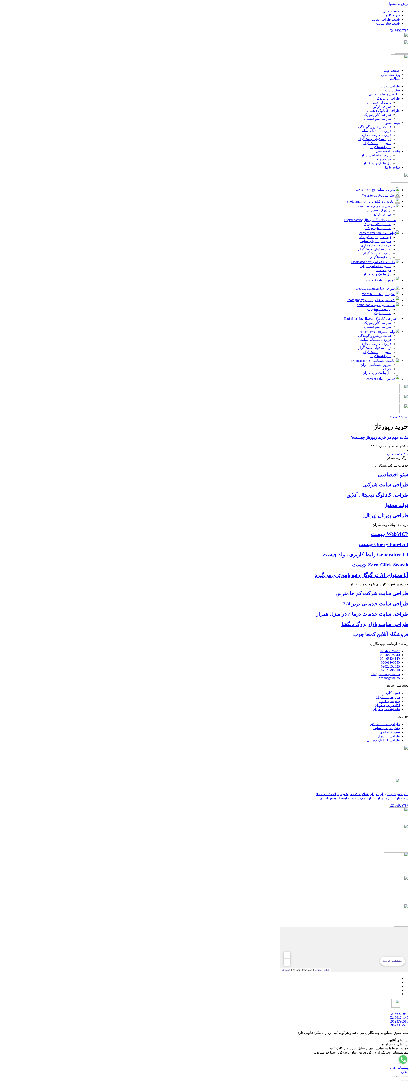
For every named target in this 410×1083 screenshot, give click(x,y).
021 (399, 30)
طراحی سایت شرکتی (385, 484)
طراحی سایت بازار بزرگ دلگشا (374, 624)
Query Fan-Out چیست (383, 544)
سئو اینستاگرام (380, 257)
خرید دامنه (383, 270)
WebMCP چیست (389, 534)
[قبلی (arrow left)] (406, 1080)
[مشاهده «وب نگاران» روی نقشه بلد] (344, 949)
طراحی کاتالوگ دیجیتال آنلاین (377, 495)
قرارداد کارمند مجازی (376, 245)
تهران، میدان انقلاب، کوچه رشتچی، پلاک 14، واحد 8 (362, 794)
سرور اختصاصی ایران (375, 266)
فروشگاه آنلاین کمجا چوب (380, 634)
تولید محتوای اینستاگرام (374, 249)
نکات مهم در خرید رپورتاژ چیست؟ (379, 437)
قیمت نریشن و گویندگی (374, 237)
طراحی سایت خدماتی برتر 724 (375, 603)
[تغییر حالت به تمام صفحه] (402, 1076)
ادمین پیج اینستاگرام (377, 253)
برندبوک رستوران (379, 210)
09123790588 (399, 1021)
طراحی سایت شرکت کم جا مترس (371, 593)
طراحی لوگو (382, 214)
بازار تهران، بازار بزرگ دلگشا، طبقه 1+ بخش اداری (364, 798)
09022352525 (399, 1025)
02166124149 (399, 1017)
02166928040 (399, 1013)
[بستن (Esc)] (393, 1076)
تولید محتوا (396, 505)
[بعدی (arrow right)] (402, 1080)
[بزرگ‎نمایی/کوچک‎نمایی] (406, 1076)
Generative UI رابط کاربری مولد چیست (365, 554)
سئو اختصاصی (393, 474)
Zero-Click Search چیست (380, 565)
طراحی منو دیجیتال (377, 228)
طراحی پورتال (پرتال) (385, 515)
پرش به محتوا (398, 4)
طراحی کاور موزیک (377, 224)
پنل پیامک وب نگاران (376, 274)
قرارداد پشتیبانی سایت (375, 241)
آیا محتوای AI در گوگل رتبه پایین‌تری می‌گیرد (361, 575)
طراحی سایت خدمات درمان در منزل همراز (362, 614)
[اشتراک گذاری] (398, 1076)
